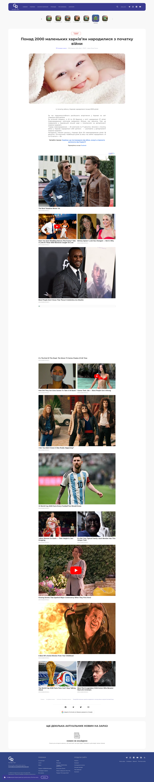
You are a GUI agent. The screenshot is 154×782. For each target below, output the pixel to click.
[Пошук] (117, 7)
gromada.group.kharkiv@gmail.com (18, 766)
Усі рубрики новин (50, 699)
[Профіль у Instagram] (133, 7)
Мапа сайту (122, 761)
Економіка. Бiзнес (60, 768)
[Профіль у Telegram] (129, 7)
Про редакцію (77, 769)
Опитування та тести (79, 765)
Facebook (83, 145)
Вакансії (135, 761)
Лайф (57, 760)
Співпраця (129, 761)
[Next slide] (113, 19)
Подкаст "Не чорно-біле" (62, 773)
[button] (66, 707)
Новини (25, 6)
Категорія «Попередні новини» (64, 699)
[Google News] (141, 758)
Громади (53, 6)
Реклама (58, 762)
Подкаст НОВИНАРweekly (45, 768)
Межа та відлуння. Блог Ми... (63, 770)
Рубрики (32, 6)
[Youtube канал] (140, 7)
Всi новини (41, 773)
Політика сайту (142, 761)
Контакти (71, 6)
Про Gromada (62, 6)
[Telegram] (73, 707)
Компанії (76, 762)
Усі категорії (41, 760)
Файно (44, 777)
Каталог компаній (42, 6)
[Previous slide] (42, 19)
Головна (42, 699)
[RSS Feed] (145, 758)
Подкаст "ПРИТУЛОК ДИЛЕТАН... (61, 765)
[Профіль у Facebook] (137, 7)
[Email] (88, 707)
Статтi (39, 762)
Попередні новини (76, 33)
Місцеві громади (78, 767)
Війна (39, 765)
